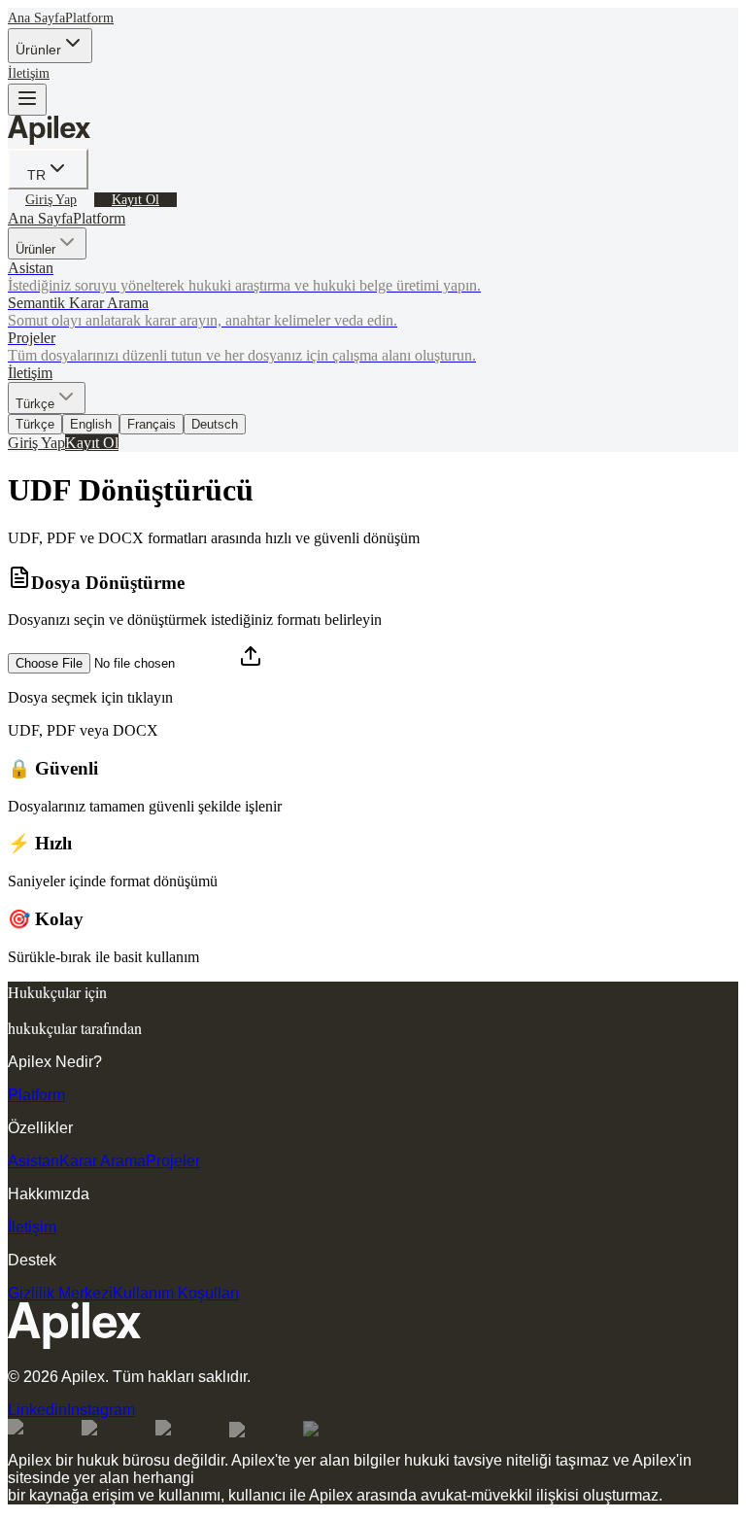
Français (151, 424)
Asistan (33, 1161)
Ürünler (38, 49)
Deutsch (214, 424)
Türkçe (35, 424)
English (91, 424)
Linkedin (37, 1409)
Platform (89, 18)
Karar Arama (102, 1161)
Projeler (173, 1161)
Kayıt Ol (135, 199)
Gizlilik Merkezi (60, 1293)
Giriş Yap (51, 199)
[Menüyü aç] (27, 100)
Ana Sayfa (36, 18)
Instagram (101, 1409)
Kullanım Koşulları (176, 1293)
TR (36, 175)
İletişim (29, 73)
